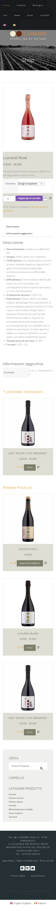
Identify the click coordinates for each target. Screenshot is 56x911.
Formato (10, 183)
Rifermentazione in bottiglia (21, 809)
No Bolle (12, 805)
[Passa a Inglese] (4, 25)
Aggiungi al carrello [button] (30, 563)
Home (6, 5)
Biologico (38, 5)
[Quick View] (22, 467)
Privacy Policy (18, 875)
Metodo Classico (16, 798)
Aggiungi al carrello (29, 198)
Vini (5, 15)
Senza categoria (16, 813)
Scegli (30, 467)
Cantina (21, 5)
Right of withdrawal (27, 860)
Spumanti (8, 210)
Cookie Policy (38, 875)
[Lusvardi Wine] (28, 35)
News (17, 15)
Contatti (44, 15)
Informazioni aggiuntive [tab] (19, 233)
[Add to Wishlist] (45, 198)
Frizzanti (12, 794)
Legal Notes (8, 860)
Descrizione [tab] (12, 226)
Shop (30, 15)
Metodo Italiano (39, 206)
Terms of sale (47, 860)
